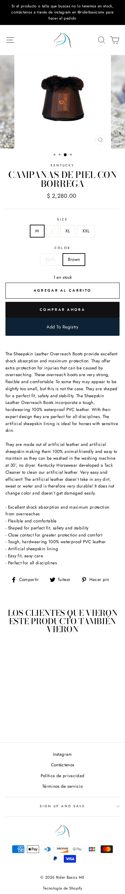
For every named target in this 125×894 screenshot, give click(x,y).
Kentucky (62, 165)
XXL (86, 231)
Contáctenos (62, 764)
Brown (74, 259)
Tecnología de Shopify (62, 888)
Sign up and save (62, 806)
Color (62, 248)
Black (50, 259)
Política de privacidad (62, 775)
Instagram (62, 754)
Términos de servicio (62, 786)
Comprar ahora (62, 309)
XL (67, 231)
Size (62, 219)
